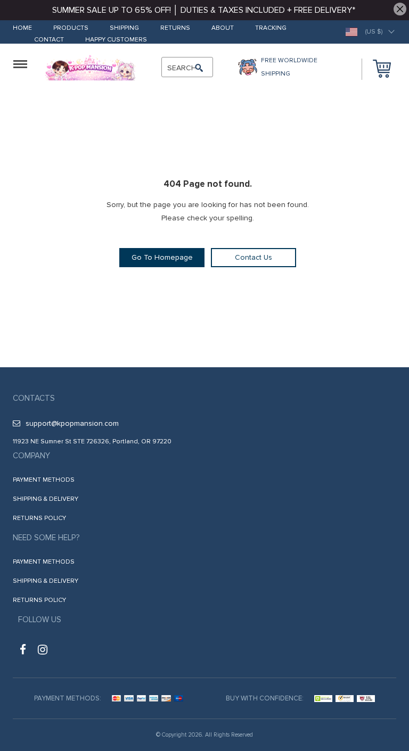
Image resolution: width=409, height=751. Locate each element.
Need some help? (46, 537)
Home (22, 28)
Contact (49, 40)
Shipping (124, 28)
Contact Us (253, 257)
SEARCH (182, 67)
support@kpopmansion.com (72, 423)
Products (70, 28)
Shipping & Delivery (45, 499)
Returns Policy (39, 518)
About (222, 28)
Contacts (34, 398)
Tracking (271, 28)
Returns (175, 28)
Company (31, 455)
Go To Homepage (162, 257)
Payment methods (44, 480)
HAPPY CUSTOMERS (116, 40)
